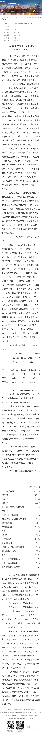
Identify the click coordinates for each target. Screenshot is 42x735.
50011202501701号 (28, 718)
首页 (12, 17)
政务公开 (17, 17)
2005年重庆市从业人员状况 (21, 46)
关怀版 (2, 1)
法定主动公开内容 (26, 17)
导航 (38, 5)
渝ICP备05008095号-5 (31, 715)
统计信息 (34, 17)
